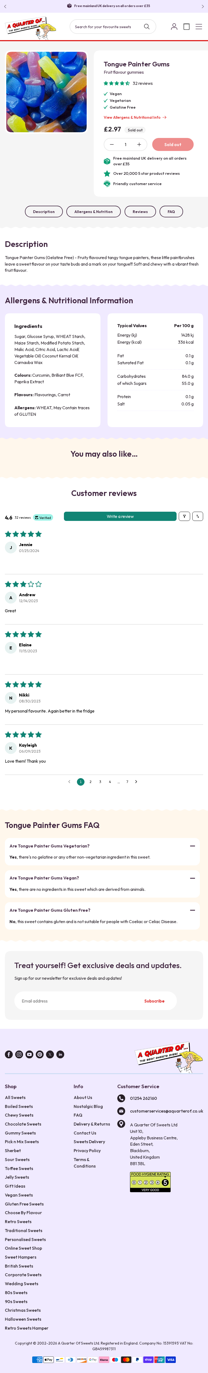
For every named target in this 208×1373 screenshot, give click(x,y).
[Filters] (184, 516)
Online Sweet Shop (23, 1248)
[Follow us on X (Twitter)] (50, 1055)
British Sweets (19, 1266)
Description (44, 211)
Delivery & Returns (92, 1124)
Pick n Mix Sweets (22, 1141)
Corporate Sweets (23, 1274)
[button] (117, 83)
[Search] (146, 26)
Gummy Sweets (20, 1133)
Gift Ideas (15, 1186)
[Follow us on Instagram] (19, 1055)
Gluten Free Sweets (24, 1204)
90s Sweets (16, 1301)
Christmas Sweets (23, 1310)
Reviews (140, 211)
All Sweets (15, 1097)
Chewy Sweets (19, 1115)
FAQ (171, 211)
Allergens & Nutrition (93, 211)
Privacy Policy (87, 1150)
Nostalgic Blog (88, 1106)
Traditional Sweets (23, 1230)
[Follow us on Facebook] (9, 1055)
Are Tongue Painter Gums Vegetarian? (49, 846)
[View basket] (186, 26)
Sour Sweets (17, 1159)
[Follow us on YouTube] (29, 1055)
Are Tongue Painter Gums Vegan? (44, 878)
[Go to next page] (137, 782)
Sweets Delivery (89, 1141)
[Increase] (139, 144)
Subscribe (154, 1001)
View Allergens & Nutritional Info (132, 117)
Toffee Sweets (19, 1168)
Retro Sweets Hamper (26, 1328)
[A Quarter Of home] (30, 28)
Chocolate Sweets (23, 1124)
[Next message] (201, 6)
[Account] (174, 26)
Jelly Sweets (17, 1177)
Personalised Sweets (25, 1239)
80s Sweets (16, 1292)
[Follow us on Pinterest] (40, 1055)
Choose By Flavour (23, 1212)
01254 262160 (143, 1098)
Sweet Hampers (20, 1257)
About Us (83, 1097)
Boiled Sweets (19, 1106)
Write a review (120, 516)
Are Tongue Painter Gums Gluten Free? (49, 910)
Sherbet (13, 1150)
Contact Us (85, 1133)
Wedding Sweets (21, 1283)
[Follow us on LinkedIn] (60, 1055)
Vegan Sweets (19, 1195)
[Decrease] (112, 144)
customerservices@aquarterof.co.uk (166, 1111)
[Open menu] (198, 26)
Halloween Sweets (23, 1319)
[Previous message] (6, 6)
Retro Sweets (18, 1221)
